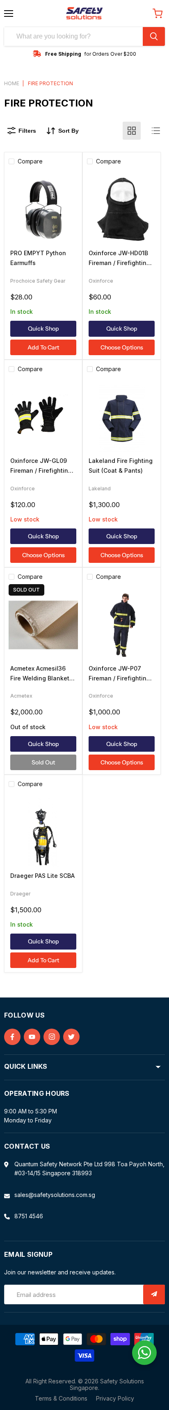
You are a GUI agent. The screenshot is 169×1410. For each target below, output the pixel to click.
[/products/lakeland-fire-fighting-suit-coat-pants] (121, 417)
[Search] (154, 36)
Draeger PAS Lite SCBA (42, 875)
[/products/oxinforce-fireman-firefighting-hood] (121, 209)
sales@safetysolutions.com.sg (54, 1194)
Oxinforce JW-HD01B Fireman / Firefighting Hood (119, 262)
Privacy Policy (115, 1398)
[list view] (156, 131)
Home (11, 83)
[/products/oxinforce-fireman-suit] (121, 625)
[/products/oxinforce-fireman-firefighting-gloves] (43, 417)
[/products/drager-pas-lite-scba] (43, 832)
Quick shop (43, 328)
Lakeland (100, 488)
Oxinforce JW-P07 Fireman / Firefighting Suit (119, 678)
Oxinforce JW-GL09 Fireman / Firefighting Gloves (41, 470)
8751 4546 (28, 1216)
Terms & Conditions (61, 1398)
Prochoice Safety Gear (38, 281)
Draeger (20, 894)
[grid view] (132, 131)
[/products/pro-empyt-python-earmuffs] (43, 209)
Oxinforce (101, 281)
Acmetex (21, 696)
